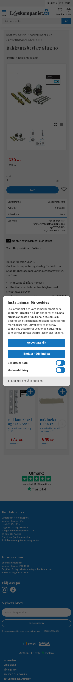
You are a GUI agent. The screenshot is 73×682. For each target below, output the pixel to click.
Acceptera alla (36, 342)
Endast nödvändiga (36, 353)
